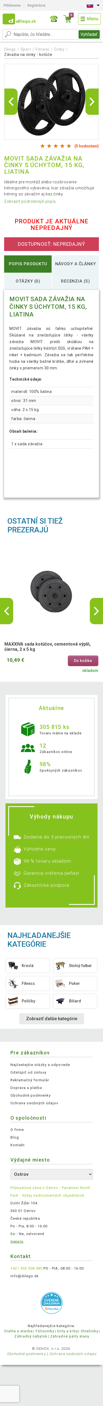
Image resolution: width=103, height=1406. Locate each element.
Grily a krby (67, 1331)
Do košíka (83, 660)
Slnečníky (89, 1331)
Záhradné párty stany (69, 1336)
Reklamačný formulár (29, 1080)
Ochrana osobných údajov (34, 1103)
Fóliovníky (45, 1331)
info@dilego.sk (24, 1276)
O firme (17, 1130)
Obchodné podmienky (30, 1095)
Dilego (10, 49)
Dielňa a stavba (18, 1331)
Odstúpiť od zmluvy (28, 1072)
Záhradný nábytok (31, 1336)
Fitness (42, 49)
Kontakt (17, 1145)
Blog (14, 1137)
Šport (26, 49)
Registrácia (36, 5)
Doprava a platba (26, 1088)
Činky (59, 49)
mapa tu (16, 1241)
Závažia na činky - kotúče (28, 54)
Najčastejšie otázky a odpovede (40, 1065)
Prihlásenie (12, 5)
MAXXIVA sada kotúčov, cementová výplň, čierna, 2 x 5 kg (47, 646)
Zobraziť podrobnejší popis (30, 201)
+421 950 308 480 (26, 1268)
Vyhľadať (89, 34)
